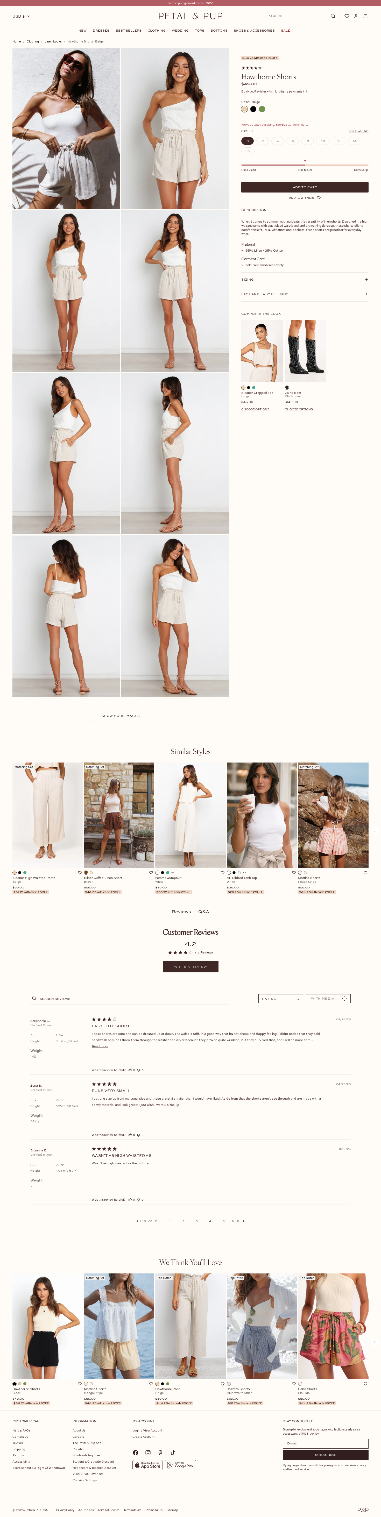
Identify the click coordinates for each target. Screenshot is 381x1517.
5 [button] (224, 1221)
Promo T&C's (154, 1510)
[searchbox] (133, 998)
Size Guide (359, 131)
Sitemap (172, 1510)
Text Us (17, 1443)
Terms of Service (108, 1510)
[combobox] (280, 998)
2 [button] (183, 1221)
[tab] (190, 751)
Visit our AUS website (88, 1474)
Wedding (180, 31)
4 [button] (210, 1221)
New (83, 31)
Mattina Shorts (316, 885)
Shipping (18, 1449)
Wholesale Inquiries (87, 1455)
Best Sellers (129, 31)
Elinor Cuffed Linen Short (103, 885)
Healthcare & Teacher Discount (94, 1468)
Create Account (143, 1436)
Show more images (121, 716)
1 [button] (169, 1221)
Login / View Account (147, 1430)
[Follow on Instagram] (148, 1453)
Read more (100, 1046)
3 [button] (197, 1221)
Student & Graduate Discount (93, 1461)
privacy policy (357, 1465)
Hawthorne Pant (173, 1396)
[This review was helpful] (130, 1070)
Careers (78, 1436)
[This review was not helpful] (138, 1070)
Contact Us (20, 1436)
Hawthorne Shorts (30, 1396)
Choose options (255, 409)
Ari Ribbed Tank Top (245, 885)
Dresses (101, 31)
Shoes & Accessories (254, 31)
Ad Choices (86, 1510)
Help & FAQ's (21, 1430)
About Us (79, 1430)
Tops (199, 31)
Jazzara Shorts (244, 1396)
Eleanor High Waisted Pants (33, 885)
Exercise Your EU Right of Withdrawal (38, 1468)
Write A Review (190, 967)
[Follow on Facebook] (135, 1453)
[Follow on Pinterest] (160, 1453)
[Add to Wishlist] (80, 873)
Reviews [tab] (181, 911)
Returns (18, 1455)
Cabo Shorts (316, 1396)
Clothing (157, 31)
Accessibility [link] (21, 1461)
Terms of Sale (133, 1510)
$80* (209, 3)
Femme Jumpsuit (173, 885)
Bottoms (219, 31)
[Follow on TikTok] (173, 1453)
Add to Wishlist (302, 198)
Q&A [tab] (203, 911)
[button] (147, 1221)
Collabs (78, 1449)
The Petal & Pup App (87, 1443)
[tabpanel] (190, 831)
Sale (285, 31)
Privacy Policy (65, 1510)
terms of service (298, 1469)
